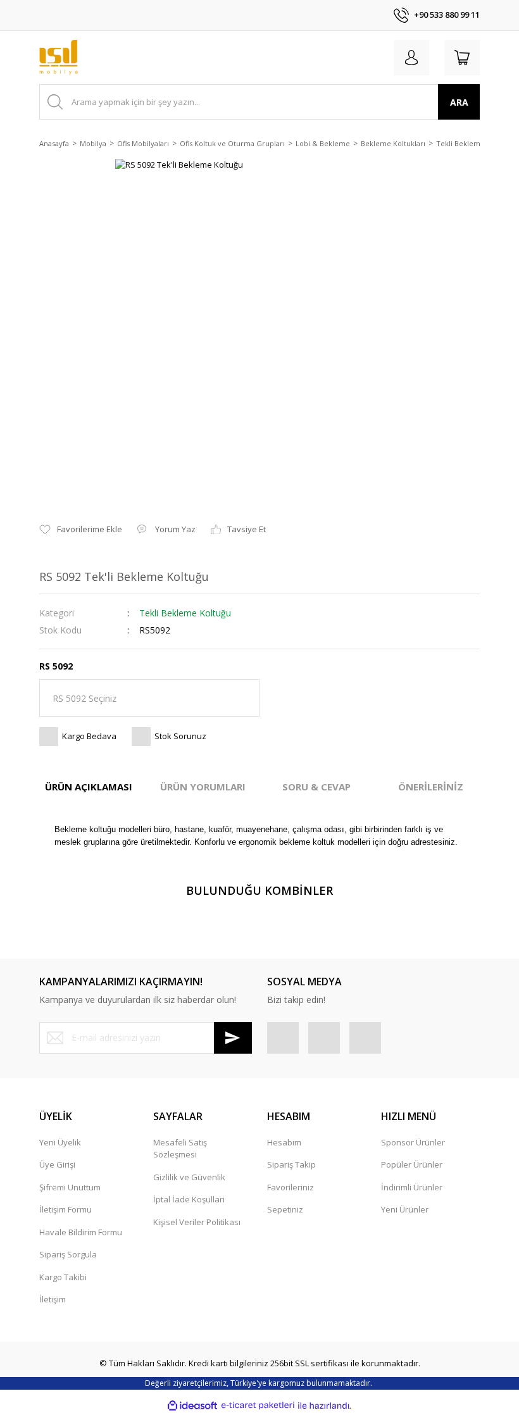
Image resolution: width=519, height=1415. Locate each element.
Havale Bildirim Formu (80, 1232)
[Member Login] (411, 57)
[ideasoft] (192, 1405)
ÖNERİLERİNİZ (430, 786)
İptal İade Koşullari (189, 1199)
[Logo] (58, 57)
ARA (459, 102)
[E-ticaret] (258, 1405)
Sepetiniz (285, 1209)
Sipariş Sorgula (68, 1254)
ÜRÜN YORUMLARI (203, 786)
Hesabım (284, 1142)
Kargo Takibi (63, 1277)
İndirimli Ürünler (411, 1187)
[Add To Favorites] (80, 529)
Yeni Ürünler (404, 1209)
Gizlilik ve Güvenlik (189, 1177)
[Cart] (462, 57)
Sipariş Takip (291, 1164)
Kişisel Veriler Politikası (197, 1222)
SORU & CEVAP (316, 786)
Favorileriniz (290, 1187)
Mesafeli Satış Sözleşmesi (180, 1149)
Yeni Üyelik (60, 1142)
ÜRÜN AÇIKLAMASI (88, 786)
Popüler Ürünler (411, 1164)
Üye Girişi (57, 1164)
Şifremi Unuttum (70, 1187)
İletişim (52, 1299)
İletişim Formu (65, 1209)
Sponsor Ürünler (413, 1142)
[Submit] (233, 1038)
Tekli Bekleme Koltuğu (185, 613)
